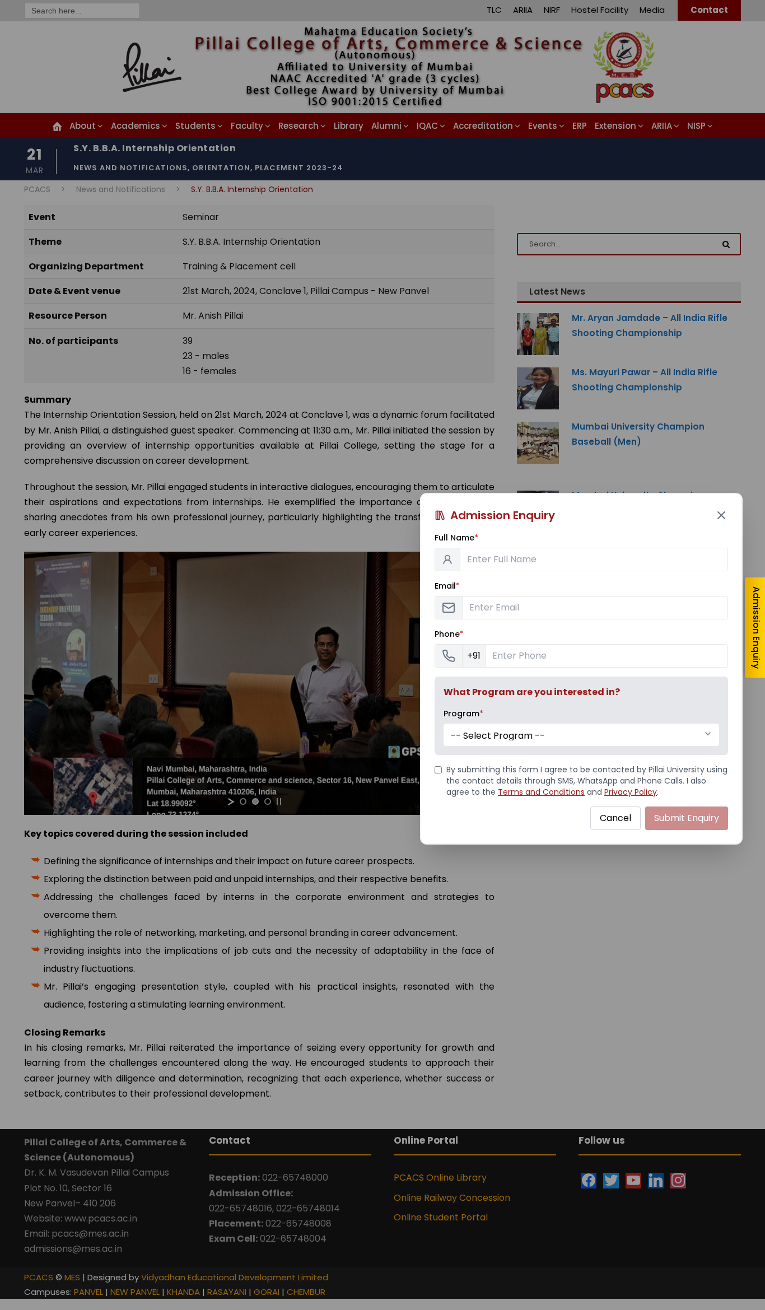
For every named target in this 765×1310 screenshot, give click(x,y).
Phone (449, 634)
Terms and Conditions (541, 792)
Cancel (615, 818)
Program (463, 713)
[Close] (721, 515)
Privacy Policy (630, 792)
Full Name (456, 537)
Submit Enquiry (686, 818)
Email (447, 585)
